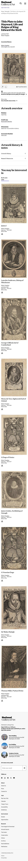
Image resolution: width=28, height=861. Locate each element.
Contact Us (4, 791)
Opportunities (4, 819)
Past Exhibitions (5, 843)
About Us (3, 785)
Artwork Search (5, 829)
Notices (2, 855)
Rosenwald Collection (6, 121)
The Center (4, 832)
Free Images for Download (7, 826)
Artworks (7, 11)
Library (3, 838)
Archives (3, 841)
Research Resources (7, 158)
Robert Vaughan (5, 45)
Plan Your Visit (4, 798)
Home (2, 11)
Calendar (3, 801)
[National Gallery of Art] (14, 718)
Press (2, 788)
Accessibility (4, 807)
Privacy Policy (4, 857)
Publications (4, 846)
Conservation (4, 835)
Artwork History (6, 153)
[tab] (5, 179)
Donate (3, 816)
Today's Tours (4, 804)
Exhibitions (4, 810)
